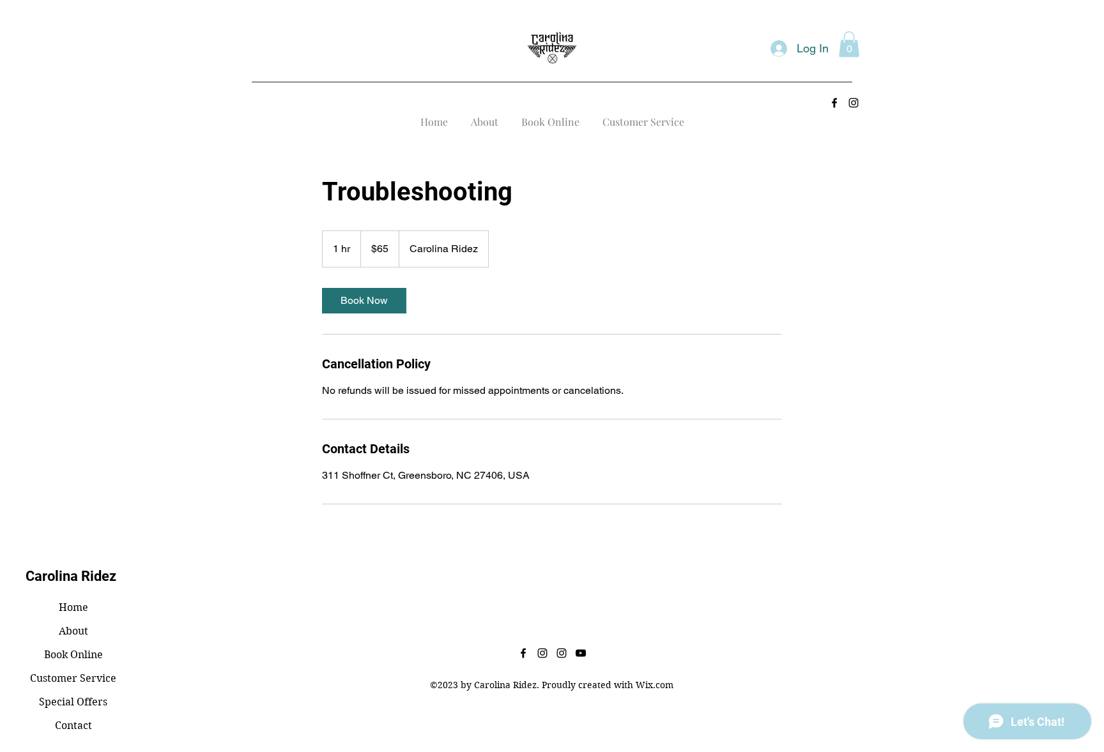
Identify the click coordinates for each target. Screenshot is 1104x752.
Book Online (73, 655)
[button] (849, 44)
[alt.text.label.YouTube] (580, 653)
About (73, 631)
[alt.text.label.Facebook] (834, 102)
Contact (73, 725)
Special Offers (73, 702)
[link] (364, 300)
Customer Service (73, 678)
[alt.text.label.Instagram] (853, 102)
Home (73, 607)
